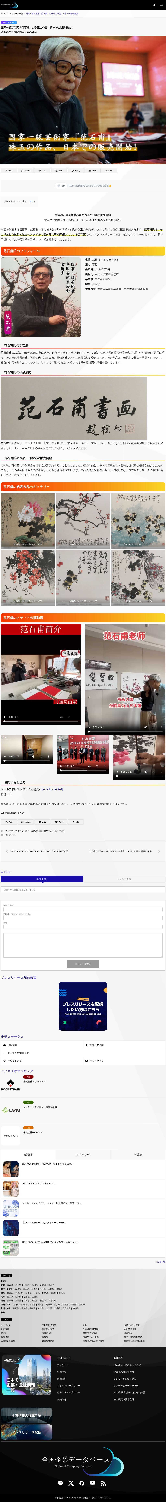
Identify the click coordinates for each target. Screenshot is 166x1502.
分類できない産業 (132, 1325)
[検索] (154, 5)
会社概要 (118, 1358)
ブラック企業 (97, 1061)
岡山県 (32, 1304)
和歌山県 (52, 1301)
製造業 (45, 1337)
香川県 (57, 1304)
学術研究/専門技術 (91, 1329)
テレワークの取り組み (125, 1379)
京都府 (18, 1301)
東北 (3, 1285)
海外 (3, 1312)
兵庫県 (27, 1301)
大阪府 (10, 1301)
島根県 (41, 1304)
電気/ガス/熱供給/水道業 (93, 1341)
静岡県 (18, 1297)
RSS (104, 1484)
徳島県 (65, 1304)
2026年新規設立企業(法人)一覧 (129, 1392)
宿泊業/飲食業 (130, 1329)
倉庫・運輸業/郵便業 (133, 1337)
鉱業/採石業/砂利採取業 (134, 1341)
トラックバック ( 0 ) (124, 879)
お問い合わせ (64, 1358)
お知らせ (61, 1399)
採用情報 (61, 1372)
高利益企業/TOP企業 (18, 1053)
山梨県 (51, 1289)
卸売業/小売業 (48, 1329)
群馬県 (62, 1293)
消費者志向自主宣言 (124, 1372)
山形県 (43, 1285)
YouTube (94, 1484)
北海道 (4, 1281)
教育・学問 (59, 831)
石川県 (34, 1289)
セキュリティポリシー (68, 1392)
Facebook (83, 1484)
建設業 (4, 1333)
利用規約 (61, 1379)
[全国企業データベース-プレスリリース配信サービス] (9, 5)
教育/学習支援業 (90, 1333)
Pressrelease (11, 831)
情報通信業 (47, 1333)
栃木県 (45, 1293)
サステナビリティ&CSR (126, 1385)
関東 (3, 1293)
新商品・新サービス (45, 831)
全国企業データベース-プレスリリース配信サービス (76, 1498)
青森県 (10, 1285)
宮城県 (27, 1285)
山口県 (16, 1304)
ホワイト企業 (14, 1061)
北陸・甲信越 (6, 1289)
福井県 (43, 1289)
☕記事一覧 (160, 1262)
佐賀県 (24, 1308)
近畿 (3, 1301)
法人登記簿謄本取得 (124, 1399)
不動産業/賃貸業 (49, 1325)
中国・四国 (6, 1304)
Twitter (72, 1484)
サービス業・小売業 (26, 831)
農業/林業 (5, 1337)
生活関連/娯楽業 (8, 1341)
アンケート (63, 1365)
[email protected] (52, 789)
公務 (85, 1325)
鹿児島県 (66, 1308)
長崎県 (32, 1308)
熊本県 (41, 1308)
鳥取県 (49, 1304)
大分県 (49, 1308)
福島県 (51, 1285)
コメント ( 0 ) (41, 879)
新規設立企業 (97, 1045)
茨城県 (53, 1293)
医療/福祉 (5, 1329)
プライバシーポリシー (68, 1385)
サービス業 (6, 1325)
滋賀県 (43, 1301)
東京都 (10, 1293)
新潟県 (18, 1289)
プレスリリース (9, 22)
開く (31, 201)
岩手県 (18, 1285)
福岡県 (16, 1308)
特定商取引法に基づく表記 (127, 1365)
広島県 (24, 1304)
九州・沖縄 (6, 1308)
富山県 (26, 1289)
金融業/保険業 (48, 1341)
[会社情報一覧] (26, 1375)
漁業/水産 (128, 1333)
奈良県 (35, 1301)
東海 (3, 1297)
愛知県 (10, 1297)
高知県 (82, 1304)
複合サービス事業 (91, 1337)
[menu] (161, 5)
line (62, 1484)
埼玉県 (28, 1293)
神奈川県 (19, 1293)
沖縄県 (76, 1308)
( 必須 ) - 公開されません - (17, 914)
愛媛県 (74, 1304)
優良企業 (12, 1045)
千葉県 (37, 1293)
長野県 (59, 1289)
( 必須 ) (8, 905)
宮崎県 (57, 1308)
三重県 (35, 1297)
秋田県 (35, 1285)
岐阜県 (27, 1297)
